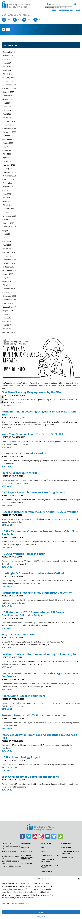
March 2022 (7, 161)
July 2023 (6, 103)
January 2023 (8, 125)
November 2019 (9, 263)
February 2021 (9, 208)
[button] (79, 879)
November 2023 (9, 88)
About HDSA (46, 843)
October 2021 (8, 179)
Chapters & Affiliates (50, 856)
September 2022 (9, 139)
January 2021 (8, 212)
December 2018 (9, 296)
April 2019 (7, 281)
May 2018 (7, 321)
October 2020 (8, 223)
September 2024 (9, 52)
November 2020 (9, 219)
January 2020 (8, 256)
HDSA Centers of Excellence (48, 860)
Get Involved (26, 863)
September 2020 (9, 227)
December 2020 (9, 216)
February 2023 (9, 121)
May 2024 (7, 66)
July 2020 (6, 234)
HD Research (26, 852)
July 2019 (6, 278)
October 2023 (8, 92)
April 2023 (7, 114)
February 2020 (9, 252)
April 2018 (7, 325)
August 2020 (8, 230)
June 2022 (7, 150)
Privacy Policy (41, 916)
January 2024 (8, 81)
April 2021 (7, 201)
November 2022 (9, 132)
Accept (41, 912)
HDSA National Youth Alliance (50, 866)
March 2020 (7, 248)
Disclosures (66, 847)
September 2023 (9, 96)
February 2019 (9, 289)
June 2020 (7, 238)
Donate (78, 10)
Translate (63, 7)
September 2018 (9, 307)
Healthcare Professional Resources (27, 857)
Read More (7, 405)
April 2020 (7, 245)
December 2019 (9, 259)
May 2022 (7, 154)
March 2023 (7, 117)
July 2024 (6, 59)
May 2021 (7, 198)
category (12, 15)
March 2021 (7, 205)
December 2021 (9, 172)
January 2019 (8, 292)
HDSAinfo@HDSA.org (13, 866)
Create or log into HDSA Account (62, 10)
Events (44, 852)
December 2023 (9, 85)
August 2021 (8, 187)
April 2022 (7, 157)
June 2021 (7, 194)
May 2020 (7, 241)
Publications (46, 871)
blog (4, 15)
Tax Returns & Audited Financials (70, 852)
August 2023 (8, 99)
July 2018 (6, 314)
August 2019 (8, 274)
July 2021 (6, 190)
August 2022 (8, 143)
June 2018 (7, 318)
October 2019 (8, 267)
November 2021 (9, 176)
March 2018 (7, 329)
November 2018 (9, 299)
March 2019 (7, 285)
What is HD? (26, 843)
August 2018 (8, 310)
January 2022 (8, 168)
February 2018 (9, 332)
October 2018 (8, 303)
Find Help (25, 847)
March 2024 (7, 74)
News (43, 847)
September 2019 (9, 270)
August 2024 (8, 56)
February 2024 (9, 77)
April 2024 (7, 70)
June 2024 (7, 63)
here (27, 903)
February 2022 (9, 165)
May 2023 (7, 110)
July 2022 (6, 147)
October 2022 (8, 136)
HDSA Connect (66, 843)
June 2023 (7, 106)
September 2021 (9, 183)
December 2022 (9, 128)
